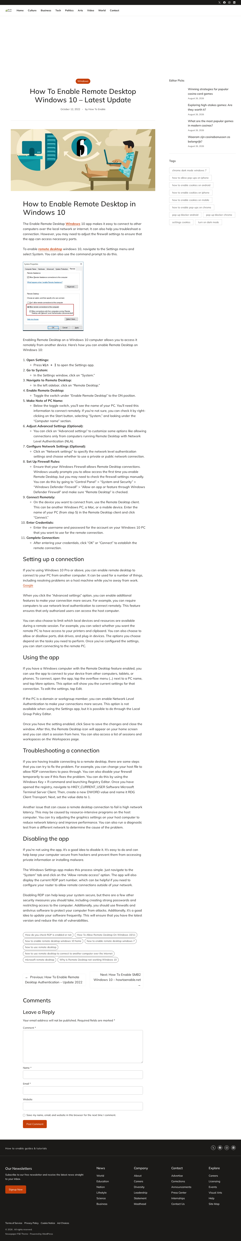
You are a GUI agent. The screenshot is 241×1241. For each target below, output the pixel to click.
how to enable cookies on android (191, 185)
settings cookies (181, 222)
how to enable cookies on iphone (190, 192)
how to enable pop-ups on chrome (191, 207)
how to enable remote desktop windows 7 (111, 941)
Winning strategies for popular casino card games (208, 91)
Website (27, 1099)
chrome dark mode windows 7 (189, 170)
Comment (29, 1027)
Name (27, 1067)
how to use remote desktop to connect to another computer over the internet (69, 953)
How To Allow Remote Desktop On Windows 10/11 (106, 934)
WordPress (47, 1234)
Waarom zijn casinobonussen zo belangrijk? (209, 139)
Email (27, 1083)
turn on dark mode (208, 222)
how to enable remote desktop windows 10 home (53, 941)
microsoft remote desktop (39, 959)
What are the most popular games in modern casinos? (210, 123)
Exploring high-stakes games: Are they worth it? (210, 107)
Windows (82, 81)
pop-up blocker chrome (219, 214)
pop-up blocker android (185, 214)
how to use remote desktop (40, 947)
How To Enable (97, 109)
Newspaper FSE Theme (16, 1234)
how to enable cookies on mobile (190, 200)
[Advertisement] (120, 45)
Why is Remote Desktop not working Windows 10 (88, 959)
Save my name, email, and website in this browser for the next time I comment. (71, 1115)
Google (28, 585)
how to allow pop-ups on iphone (190, 177)
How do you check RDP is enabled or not (48, 934)
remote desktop (50, 249)
